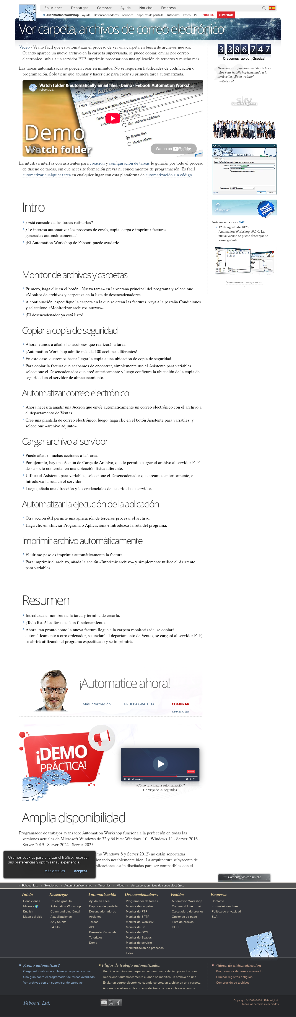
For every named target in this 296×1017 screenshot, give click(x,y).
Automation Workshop (62, 15)
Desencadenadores (106, 15)
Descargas (79, 7)
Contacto (218, 901)
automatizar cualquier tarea (47, 175)
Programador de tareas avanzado (239, 971)
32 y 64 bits (58, 922)
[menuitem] (53, 8)
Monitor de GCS (137, 932)
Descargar (58, 894)
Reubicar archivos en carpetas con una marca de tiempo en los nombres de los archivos (163, 971)
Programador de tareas (142, 901)
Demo (93, 942)
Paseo (187, 15)
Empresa (168, 7)
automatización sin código (169, 175)
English (28, 911)
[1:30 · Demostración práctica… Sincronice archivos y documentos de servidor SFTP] (160, 764)
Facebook (118, 1002)
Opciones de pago (184, 916)
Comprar (104, 7)
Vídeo (24, 47)
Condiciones (31, 901)
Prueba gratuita (61, 901)
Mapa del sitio (32, 916)
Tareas (93, 922)
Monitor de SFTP (137, 916)
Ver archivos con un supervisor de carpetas (53, 982)
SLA (214, 916)
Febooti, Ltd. (27, 13)
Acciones (127, 15)
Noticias (146, 7)
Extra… (131, 953)
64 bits (55, 927)
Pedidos (178, 894)
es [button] (272, 8)
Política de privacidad (226, 911)
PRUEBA (208, 15)
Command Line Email (65, 911)
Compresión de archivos (232, 982)
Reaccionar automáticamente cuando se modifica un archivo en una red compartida (160, 977)
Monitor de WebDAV (140, 922)
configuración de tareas (129, 163)
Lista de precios (183, 922)
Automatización (102, 894)
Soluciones (53, 7)
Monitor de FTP (136, 911)
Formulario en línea (225, 906)
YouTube (104, 1002)
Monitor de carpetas (139, 906)
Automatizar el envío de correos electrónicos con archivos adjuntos (149, 988)
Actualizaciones (61, 916)
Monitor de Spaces (139, 937)
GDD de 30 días (180, 711)
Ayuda (125, 7)
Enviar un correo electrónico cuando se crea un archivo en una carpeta (151, 982)
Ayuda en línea (99, 901)
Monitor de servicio (139, 942)
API (91, 927)
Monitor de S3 (135, 927)
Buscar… (264, 8)
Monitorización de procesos (145, 948)
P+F (196, 15)
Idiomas (28, 906)
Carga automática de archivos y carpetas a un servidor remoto (66, 971)
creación (97, 163)
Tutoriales (173, 15)
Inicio (27, 894)
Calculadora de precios (187, 911)
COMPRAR (226, 15)
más (241, 221)
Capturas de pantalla (150, 15)
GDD (175, 927)
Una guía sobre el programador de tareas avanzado (59, 977)
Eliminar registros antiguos (234, 977)
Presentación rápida (103, 932)
